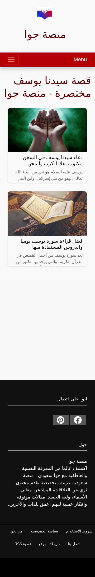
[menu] (11, 59)
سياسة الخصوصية (44, 531)
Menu (80, 59)
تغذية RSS (23, 544)
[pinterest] (61, 420)
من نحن (16, 531)
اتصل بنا (74, 544)
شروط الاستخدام (79, 531)
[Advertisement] (47, 327)
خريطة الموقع (49, 544)
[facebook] (78, 420)
